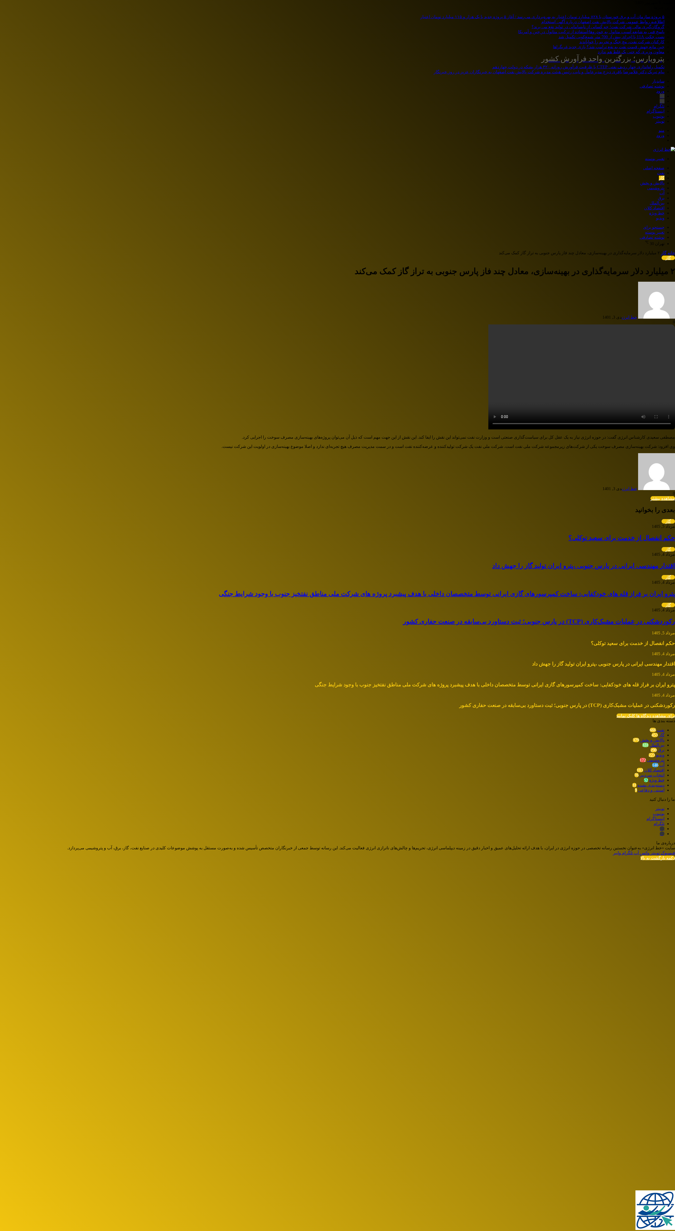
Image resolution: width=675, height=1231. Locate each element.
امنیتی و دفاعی (651, 790)
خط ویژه (656, 213)
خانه (671, 253)
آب (661, 193)
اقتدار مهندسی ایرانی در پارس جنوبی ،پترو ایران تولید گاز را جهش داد (583, 565)
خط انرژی (629, 317)
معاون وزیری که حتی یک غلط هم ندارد (631, 52)
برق (661, 198)
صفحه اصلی (653, 168)
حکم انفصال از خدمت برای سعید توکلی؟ (621, 537)
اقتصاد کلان (654, 208)
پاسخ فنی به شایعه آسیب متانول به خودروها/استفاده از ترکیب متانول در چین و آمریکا (591, 32)
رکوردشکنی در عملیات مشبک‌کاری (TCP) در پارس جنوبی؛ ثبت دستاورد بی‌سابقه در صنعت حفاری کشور (539, 621)
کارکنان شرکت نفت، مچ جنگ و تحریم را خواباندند (621, 42)
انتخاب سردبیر (652, 775)
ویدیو (660, 218)
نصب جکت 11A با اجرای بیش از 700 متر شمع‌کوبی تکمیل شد (611, 37)
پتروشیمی (655, 188)
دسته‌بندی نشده (651, 785)
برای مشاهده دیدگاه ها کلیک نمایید (645, 715)
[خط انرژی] (664, 149)
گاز (661, 178)
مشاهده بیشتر (662, 498)
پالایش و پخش (652, 183)
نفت (660, 173)
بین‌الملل (657, 203)
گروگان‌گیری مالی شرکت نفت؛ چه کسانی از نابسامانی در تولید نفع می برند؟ (598, 27)
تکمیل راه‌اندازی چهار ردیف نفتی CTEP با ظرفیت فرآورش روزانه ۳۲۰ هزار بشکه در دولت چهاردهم (578, 62)
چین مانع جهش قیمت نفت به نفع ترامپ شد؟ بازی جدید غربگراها (608, 47)
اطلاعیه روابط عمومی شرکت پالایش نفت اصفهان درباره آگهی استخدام (602, 22)
